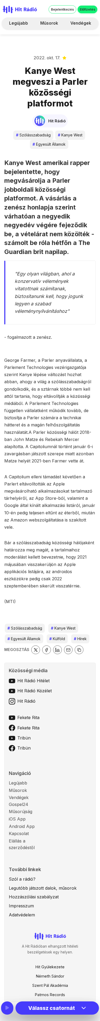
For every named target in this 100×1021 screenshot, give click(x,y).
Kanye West (70, 135)
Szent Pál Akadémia (50, 985)
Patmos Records (50, 994)
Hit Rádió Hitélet (33, 680)
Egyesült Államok (49, 144)
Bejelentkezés (62, 9)
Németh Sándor (50, 976)
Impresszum (21, 905)
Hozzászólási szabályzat (34, 896)
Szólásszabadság (33, 135)
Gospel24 (18, 804)
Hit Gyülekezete (50, 967)
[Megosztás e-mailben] (68, 649)
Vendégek (80, 23)
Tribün (24, 738)
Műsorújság (20, 811)
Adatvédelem (22, 914)
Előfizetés (87, 9)
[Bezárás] (87, 36)
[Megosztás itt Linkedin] (57, 649)
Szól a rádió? (22, 879)
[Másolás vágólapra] (79, 649)
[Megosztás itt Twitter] (35, 649)
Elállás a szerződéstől (22, 844)
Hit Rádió (26, 701)
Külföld (57, 638)
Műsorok (49, 23)
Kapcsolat (19, 833)
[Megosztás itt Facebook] (46, 649)
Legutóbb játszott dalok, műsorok (43, 888)
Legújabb (18, 23)
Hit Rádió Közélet (34, 690)
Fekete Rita (28, 717)
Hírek (80, 638)
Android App (22, 826)
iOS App (17, 819)
